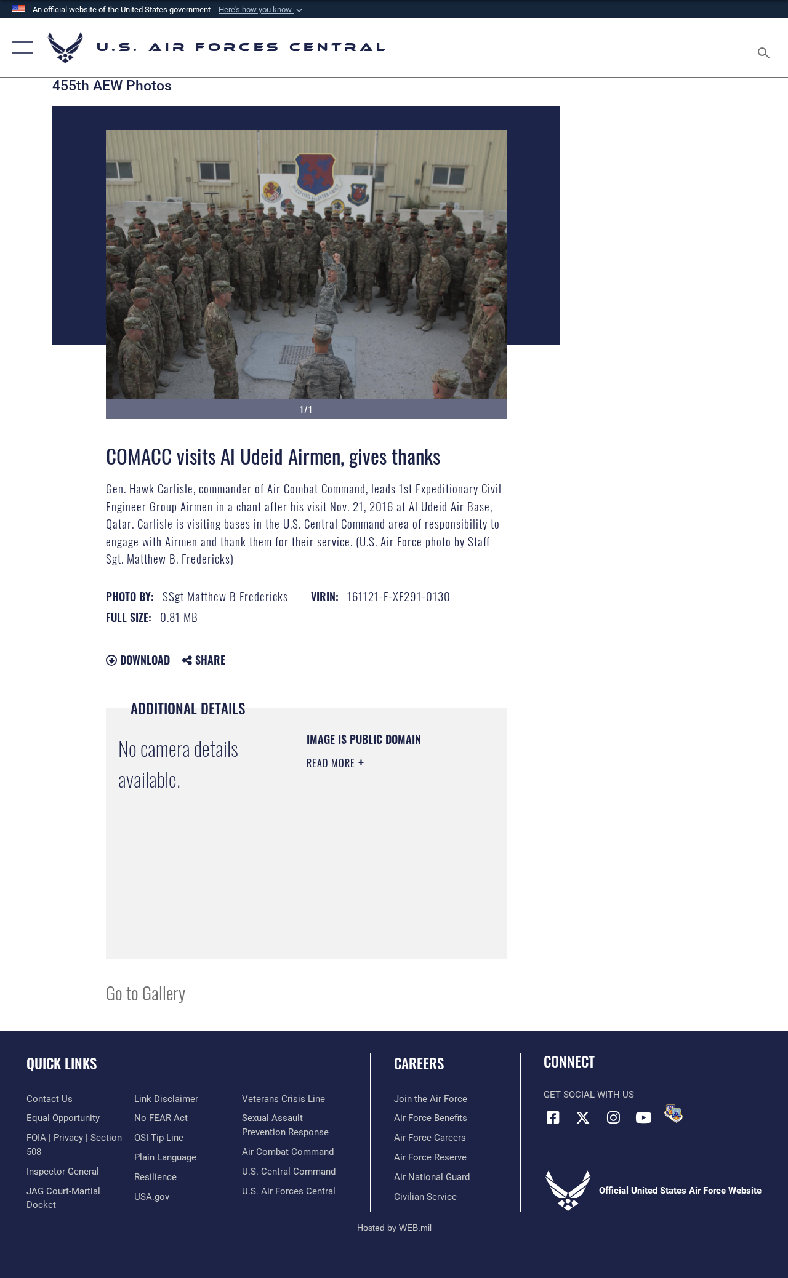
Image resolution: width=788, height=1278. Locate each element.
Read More (332, 763)
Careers (419, 1063)
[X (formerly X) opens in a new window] (583, 1117)
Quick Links (61, 1063)
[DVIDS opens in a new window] (673, 1113)
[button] (262, 10)
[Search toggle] (765, 47)
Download (143, 660)
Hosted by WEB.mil (394, 1227)
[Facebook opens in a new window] (553, 1117)
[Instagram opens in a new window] (613, 1117)
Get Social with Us (589, 1094)
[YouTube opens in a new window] (643, 1117)
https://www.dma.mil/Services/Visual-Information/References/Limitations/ (381, 918)
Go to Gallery (145, 992)
